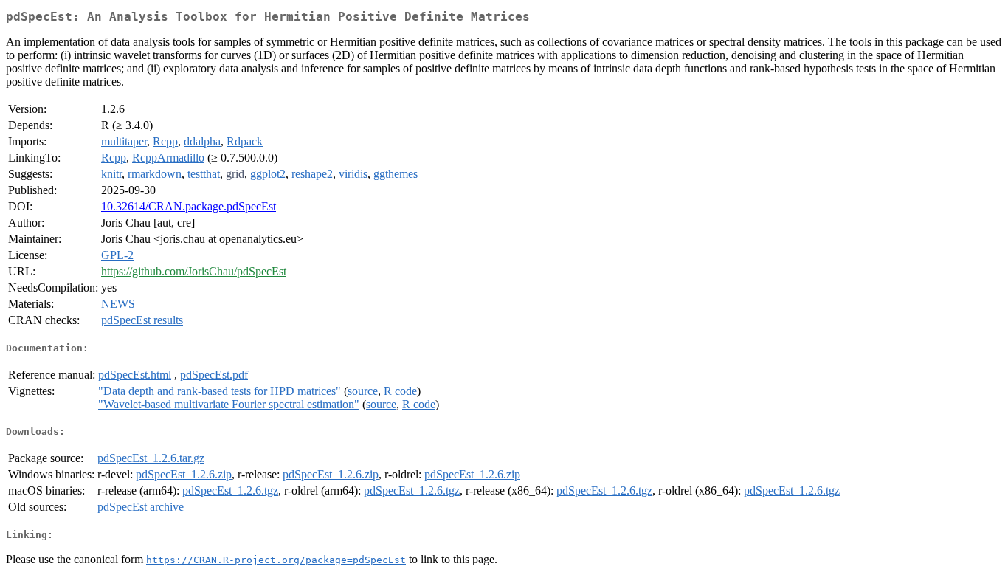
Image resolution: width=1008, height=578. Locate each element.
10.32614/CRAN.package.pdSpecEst (188, 206)
